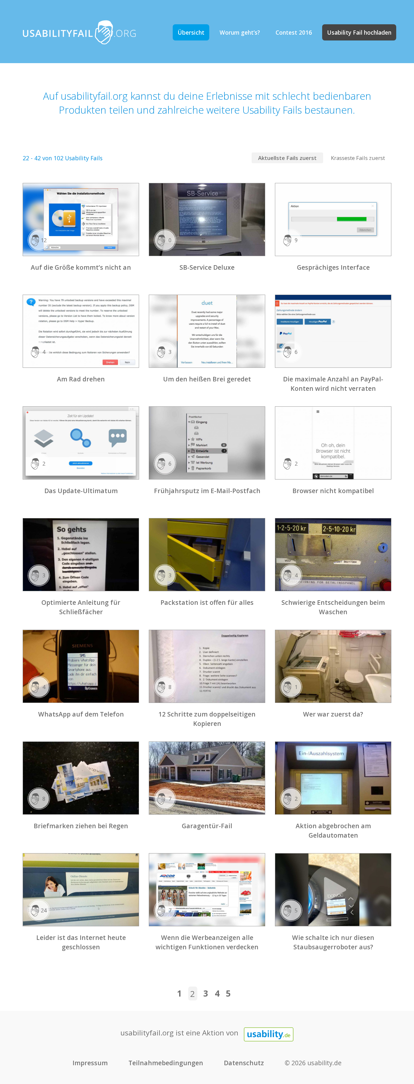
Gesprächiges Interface (333, 267)
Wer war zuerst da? (333, 714)
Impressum (90, 1062)
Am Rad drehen (81, 379)
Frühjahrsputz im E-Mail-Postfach (207, 490)
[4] (81, 331)
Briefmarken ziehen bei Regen (81, 825)
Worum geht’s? (240, 32)
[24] (81, 889)
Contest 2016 (294, 32)
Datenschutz (244, 1062)
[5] (333, 889)
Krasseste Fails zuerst (358, 158)
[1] (333, 666)
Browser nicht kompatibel (333, 490)
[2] (81, 442)
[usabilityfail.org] (79, 32)
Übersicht (191, 32)
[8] (207, 666)
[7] (207, 777)
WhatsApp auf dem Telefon (81, 714)
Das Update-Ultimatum (81, 490)
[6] (333, 331)
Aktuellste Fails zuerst (287, 158)
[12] (81, 219)
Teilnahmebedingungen (165, 1062)
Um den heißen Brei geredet (207, 379)
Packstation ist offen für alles (207, 602)
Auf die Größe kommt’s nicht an (81, 267)
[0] (207, 219)
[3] (207, 331)
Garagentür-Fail (207, 825)
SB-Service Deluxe (207, 267)
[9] (333, 219)
